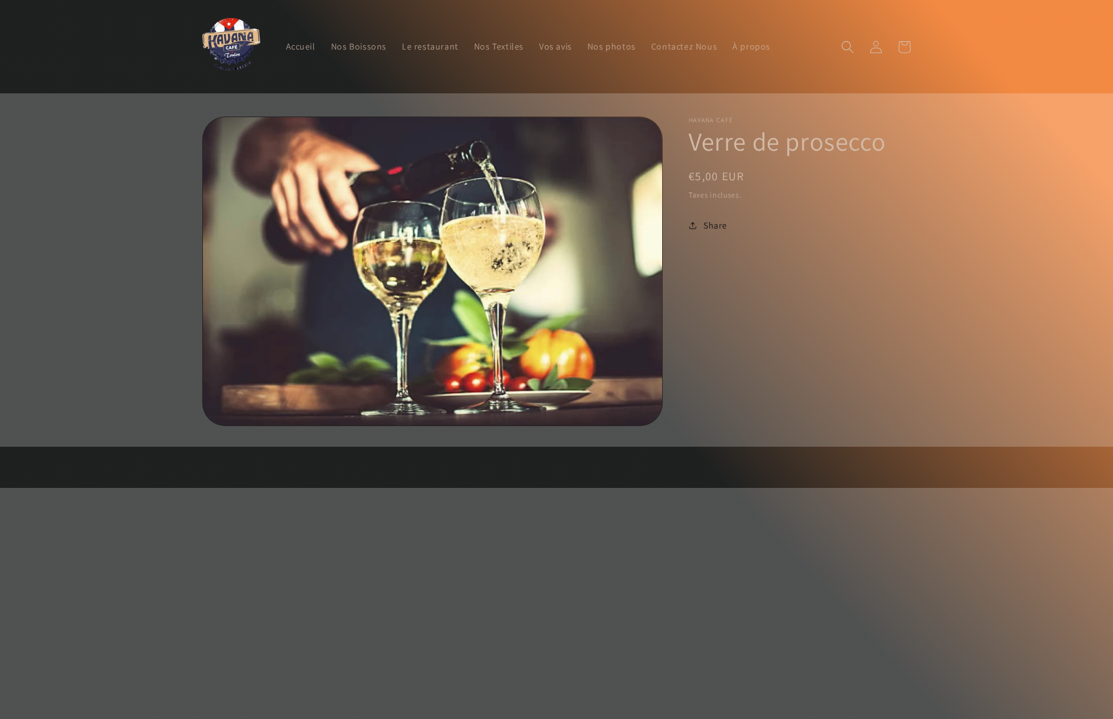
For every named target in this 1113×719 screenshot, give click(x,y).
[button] (847, 47)
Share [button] (715, 225)
